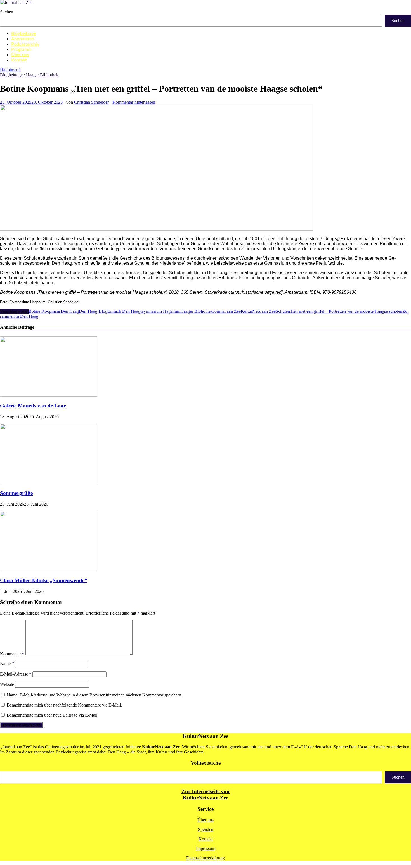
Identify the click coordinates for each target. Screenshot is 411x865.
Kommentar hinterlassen (133, 102)
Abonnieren (22, 39)
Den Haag (70, 311)
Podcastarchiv (25, 44)
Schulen (283, 311)
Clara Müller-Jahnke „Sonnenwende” (43, 580)
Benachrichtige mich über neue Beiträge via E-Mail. (52, 715)
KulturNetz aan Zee (258, 311)
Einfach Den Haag (123, 311)
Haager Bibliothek (42, 74)
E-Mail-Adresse (15, 674)
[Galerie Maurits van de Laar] (48, 395)
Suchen (6, 12)
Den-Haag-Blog (93, 311)
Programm (21, 49)
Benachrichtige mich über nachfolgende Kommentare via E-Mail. (64, 705)
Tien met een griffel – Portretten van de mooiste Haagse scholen (346, 311)
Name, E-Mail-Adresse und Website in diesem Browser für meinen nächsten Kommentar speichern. (94, 695)
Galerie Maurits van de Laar (33, 406)
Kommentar (12, 653)
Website (7, 684)
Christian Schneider (91, 102)
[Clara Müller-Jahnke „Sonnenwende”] (48, 569)
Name (7, 663)
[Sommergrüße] (48, 482)
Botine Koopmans (45, 311)
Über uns (20, 55)
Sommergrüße (16, 493)
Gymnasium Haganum (160, 311)
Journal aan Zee (227, 311)
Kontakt (19, 60)
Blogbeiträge (23, 33)
